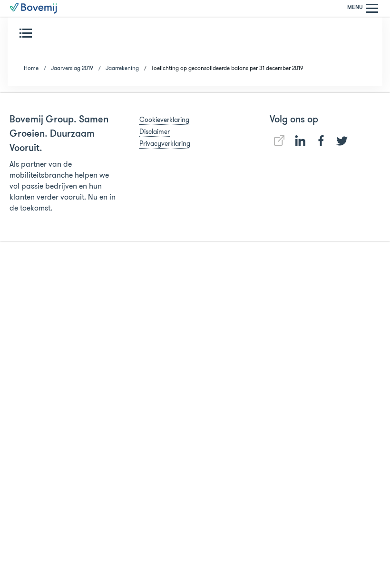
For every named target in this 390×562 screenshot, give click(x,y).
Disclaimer (154, 131)
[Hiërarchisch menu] (27, 33)
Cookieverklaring (164, 119)
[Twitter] (341, 141)
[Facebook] (321, 140)
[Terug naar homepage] (33, 8)
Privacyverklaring (164, 143)
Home (31, 68)
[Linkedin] (279, 140)
